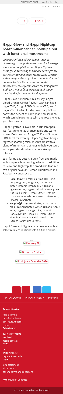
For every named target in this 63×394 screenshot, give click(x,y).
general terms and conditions (18, 371)
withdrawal (8, 368)
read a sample (10, 314)
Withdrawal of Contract (15, 379)
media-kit (7, 337)
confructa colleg (50, 2)
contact (6, 325)
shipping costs (10, 352)
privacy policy (34, 297)
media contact (10, 340)
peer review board (12, 321)
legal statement (11, 364)
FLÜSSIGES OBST (29, 2)
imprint (53, 297)
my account (13, 297)
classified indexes (12, 318)
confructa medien (51, 6)
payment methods (12, 356)
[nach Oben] (16, 289)
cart (5, 349)
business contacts (12, 333)
